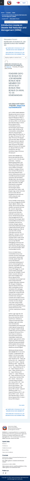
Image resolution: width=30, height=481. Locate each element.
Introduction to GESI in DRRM (8, 464)
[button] (2, 22)
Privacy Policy (5, 450)
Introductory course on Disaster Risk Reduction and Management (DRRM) (14, 15)
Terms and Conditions (7, 452)
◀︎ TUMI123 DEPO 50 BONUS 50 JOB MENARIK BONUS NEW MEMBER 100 (15, 49)
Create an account (6, 448)
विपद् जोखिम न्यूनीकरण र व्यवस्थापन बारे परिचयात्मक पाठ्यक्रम (13, 461)
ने (16, 2)
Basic (13, 12)
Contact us (5, 445)
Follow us (5, 471)
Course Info (5, 19)
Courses (8, 12)
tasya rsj (8, 67)
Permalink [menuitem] (21, 405)
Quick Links (6, 441)
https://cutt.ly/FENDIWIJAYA (17, 106)
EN (18, 2)
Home (2, 12)
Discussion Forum (14, 19)
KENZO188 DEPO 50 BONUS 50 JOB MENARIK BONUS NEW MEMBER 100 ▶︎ (15, 53)
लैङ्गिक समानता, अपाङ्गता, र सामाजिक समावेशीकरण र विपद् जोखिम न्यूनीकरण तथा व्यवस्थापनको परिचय (14, 467)
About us (4, 443)
